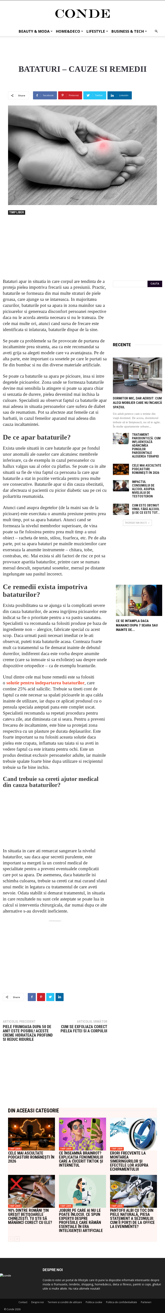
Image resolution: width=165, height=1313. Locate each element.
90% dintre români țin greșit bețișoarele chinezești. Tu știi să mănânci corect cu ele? (30, 1216)
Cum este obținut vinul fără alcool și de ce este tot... (146, 509)
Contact (23, 1302)
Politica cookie (94, 1302)
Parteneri (146, 1302)
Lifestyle (95, 31)
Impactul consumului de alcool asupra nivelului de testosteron (143, 489)
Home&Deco (68, 31)
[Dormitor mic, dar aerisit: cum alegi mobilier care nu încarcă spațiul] (137, 375)
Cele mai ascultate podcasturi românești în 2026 (146, 469)
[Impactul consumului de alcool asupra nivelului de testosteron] (121, 485)
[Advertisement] (82, 45)
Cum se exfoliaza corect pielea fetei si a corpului (84, 1029)
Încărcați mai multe (136, 522)
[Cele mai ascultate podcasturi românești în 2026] (121, 469)
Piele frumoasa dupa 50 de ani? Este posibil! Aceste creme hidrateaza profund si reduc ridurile (28, 1033)
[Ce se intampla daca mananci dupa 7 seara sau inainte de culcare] (139, 600)
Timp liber (16, 212)
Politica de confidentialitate (121, 1302)
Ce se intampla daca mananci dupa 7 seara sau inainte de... (137, 625)
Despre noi (37, 1302)
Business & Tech (127, 31)
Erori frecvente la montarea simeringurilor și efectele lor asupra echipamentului (129, 1161)
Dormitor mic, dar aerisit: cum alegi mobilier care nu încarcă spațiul (137, 402)
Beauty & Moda (34, 31)
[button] (156, 31)
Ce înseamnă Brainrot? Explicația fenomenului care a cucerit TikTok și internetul (81, 1159)
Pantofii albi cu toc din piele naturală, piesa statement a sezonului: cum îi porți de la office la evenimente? (132, 1218)
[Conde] (82, 13)
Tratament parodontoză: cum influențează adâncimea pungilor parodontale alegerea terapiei (146, 445)
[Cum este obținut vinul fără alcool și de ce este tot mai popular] (121, 509)
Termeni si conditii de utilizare (65, 1302)
